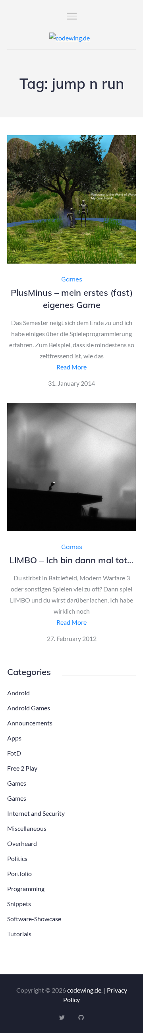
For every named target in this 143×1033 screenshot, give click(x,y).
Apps (14, 738)
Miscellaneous (26, 828)
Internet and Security (36, 813)
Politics (17, 858)
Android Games (28, 708)
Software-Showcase (34, 918)
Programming (25, 888)
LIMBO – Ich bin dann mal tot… (71, 560)
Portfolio (19, 873)
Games (71, 279)
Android (18, 692)
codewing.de (84, 990)
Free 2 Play (22, 768)
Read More (71, 367)
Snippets (19, 903)
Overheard (22, 843)
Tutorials (19, 933)
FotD (14, 753)
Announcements (29, 723)
